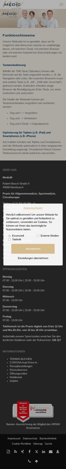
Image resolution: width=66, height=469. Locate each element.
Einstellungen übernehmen (33, 258)
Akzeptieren (33, 248)
